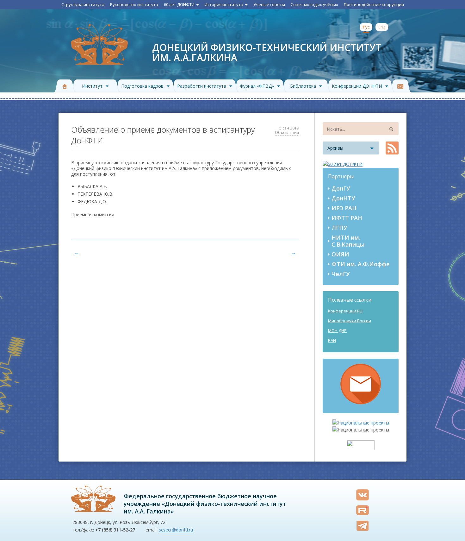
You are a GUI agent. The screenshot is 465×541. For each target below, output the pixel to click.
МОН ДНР (337, 330)
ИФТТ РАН (347, 217)
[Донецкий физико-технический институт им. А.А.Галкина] (93, 499)
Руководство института (134, 4)
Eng (381, 27)
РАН (332, 340)
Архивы (335, 148)
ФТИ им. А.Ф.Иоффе (361, 264)
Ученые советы (269, 4)
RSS (392, 148)
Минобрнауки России (349, 321)
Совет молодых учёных (314, 4)
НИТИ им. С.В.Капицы (348, 241)
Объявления (287, 132)
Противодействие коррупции (374, 4)
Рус (366, 27)
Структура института (82, 4)
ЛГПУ (339, 227)
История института (224, 4)
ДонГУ (341, 188)
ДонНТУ (343, 198)
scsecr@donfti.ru (176, 530)
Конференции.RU (345, 311)
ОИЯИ (340, 254)
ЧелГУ (341, 273)
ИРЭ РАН (344, 207)
